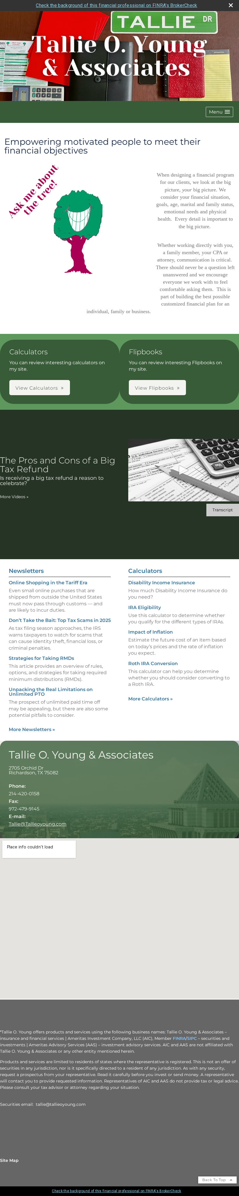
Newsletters (26, 570)
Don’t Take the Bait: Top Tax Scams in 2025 (60, 620)
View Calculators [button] (36, 388)
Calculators (145, 570)
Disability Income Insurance (161, 582)
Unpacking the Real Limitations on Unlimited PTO (51, 692)
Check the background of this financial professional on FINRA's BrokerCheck (116, 5)
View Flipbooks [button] (154, 388)
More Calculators (150, 699)
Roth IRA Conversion (153, 663)
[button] (219, 112)
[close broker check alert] (231, 5)
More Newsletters (32, 729)
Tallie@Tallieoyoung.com (37, 824)
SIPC (192, 1038)
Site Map (9, 1160)
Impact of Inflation (150, 632)
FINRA (179, 1038)
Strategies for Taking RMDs (41, 658)
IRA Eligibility (144, 607)
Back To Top (214, 1180)
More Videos (14, 497)
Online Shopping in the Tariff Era (48, 582)
